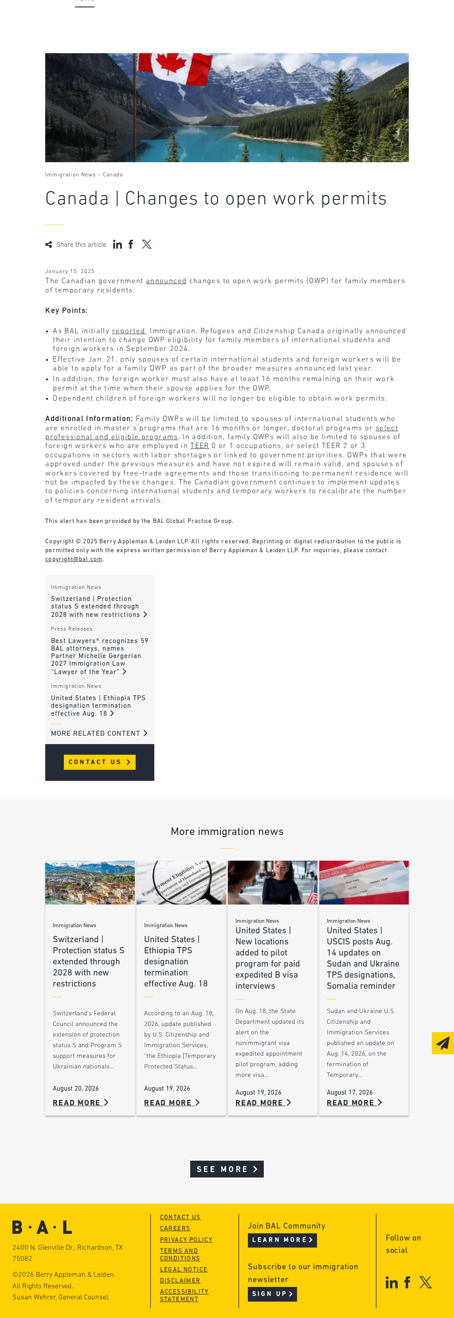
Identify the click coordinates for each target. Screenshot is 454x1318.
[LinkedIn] (392, 1282)
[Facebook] (407, 1282)
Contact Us (97, 762)
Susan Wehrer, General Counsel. (61, 1297)
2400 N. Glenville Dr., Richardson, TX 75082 (67, 1253)
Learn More (280, 1240)
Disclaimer (180, 1281)
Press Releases (72, 629)
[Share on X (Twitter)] (146, 244)
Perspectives (233, 21)
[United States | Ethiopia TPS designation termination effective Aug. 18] (181, 883)
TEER (199, 446)
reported (128, 331)
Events (220, 54)
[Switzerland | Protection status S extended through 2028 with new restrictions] (90, 883)
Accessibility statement (184, 1296)
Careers (89, 71)
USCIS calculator (242, 71)
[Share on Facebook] (132, 244)
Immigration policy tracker (263, 38)
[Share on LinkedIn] (117, 244)
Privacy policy (186, 1240)
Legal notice (184, 1270)
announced (166, 281)
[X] (425, 1282)
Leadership (95, 21)
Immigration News (70, 175)
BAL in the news (106, 54)
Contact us (180, 1217)
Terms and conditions (180, 1255)
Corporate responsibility (123, 38)
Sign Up (269, 1294)
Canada (113, 175)
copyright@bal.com (73, 559)
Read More (78, 1103)
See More (223, 1170)
